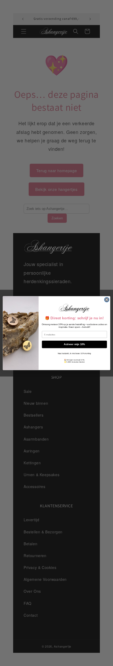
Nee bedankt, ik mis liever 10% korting (74, 353)
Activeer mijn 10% (74, 344)
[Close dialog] (106, 299)
